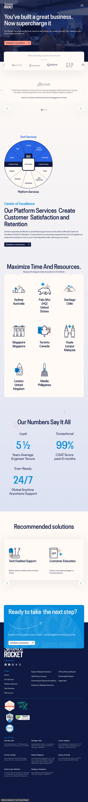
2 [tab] (44, 110)
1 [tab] (42, 110)
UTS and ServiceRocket (67, 671)
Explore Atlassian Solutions (41, 671)
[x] (16, 664)
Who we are (8, 692)
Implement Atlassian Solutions (42, 685)
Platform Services (10, 683)
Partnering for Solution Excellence (43, 680)
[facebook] (9, 664)
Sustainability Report (66, 676)
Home (6, 674)
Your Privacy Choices (21, 800)
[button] (81, 5)
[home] (8, 5)
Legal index (62, 680)
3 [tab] (46, 110)
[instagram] (12, 664)
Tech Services (9, 688)
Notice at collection (8, 800)
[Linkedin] (5, 664)
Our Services (9, 679)
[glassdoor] (20, 664)
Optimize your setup (38, 676)
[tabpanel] (44, 90)
